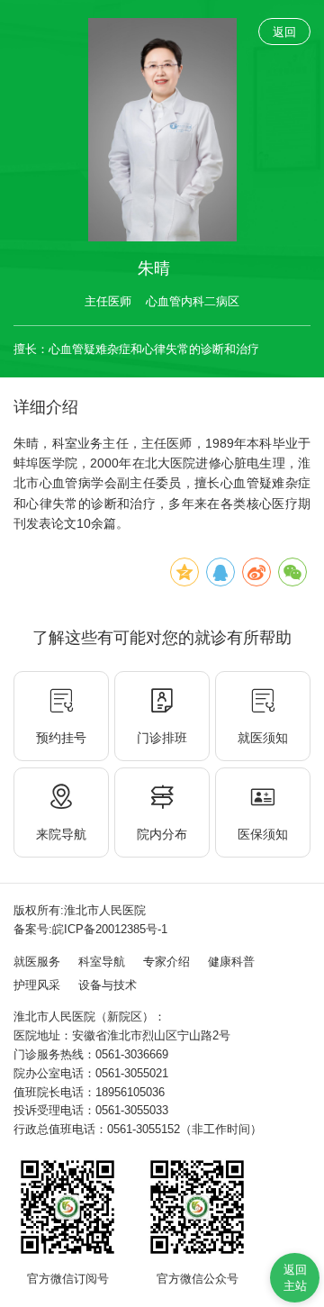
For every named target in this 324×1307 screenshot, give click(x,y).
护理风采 (37, 985)
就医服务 (37, 961)
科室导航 (101, 961)
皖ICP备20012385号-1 (109, 929)
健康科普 (231, 961)
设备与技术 (107, 985)
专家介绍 (166, 961)
